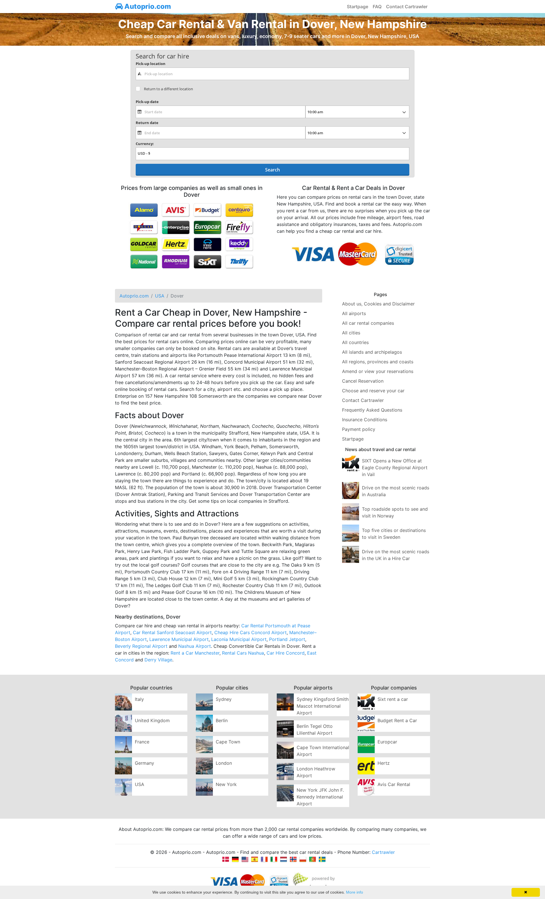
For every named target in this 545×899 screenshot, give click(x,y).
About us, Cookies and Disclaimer (378, 304)
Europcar (387, 742)
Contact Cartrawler (406, 6)
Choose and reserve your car (373, 390)
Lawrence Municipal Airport (179, 639)
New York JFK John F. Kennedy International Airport (320, 796)
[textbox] (272, 74)
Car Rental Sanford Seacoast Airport (172, 632)
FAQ (377, 6)
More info (354, 892)
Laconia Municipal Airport (239, 639)
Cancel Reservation (362, 381)
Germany (144, 763)
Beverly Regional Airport (141, 646)
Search (272, 170)
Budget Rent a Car (397, 720)
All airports (354, 313)
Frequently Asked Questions (372, 410)
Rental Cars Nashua (243, 653)
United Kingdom (152, 720)
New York (226, 784)
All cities (351, 333)
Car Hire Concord (286, 653)
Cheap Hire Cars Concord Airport (250, 632)
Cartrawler (383, 852)
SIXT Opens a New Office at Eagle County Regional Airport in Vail (394, 467)
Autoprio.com (147, 6)
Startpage (357, 6)
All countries (355, 342)
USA (139, 784)
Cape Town (228, 742)
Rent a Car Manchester (195, 653)
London (224, 763)
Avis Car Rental (394, 784)
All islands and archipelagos (372, 352)
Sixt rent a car (393, 699)
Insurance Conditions (364, 419)
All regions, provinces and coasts (377, 361)
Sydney (224, 699)
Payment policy (358, 429)
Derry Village (158, 660)
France (142, 742)
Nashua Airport (194, 646)
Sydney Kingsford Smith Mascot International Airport (323, 706)
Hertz (384, 763)
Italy (139, 699)
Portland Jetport (287, 639)
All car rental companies (368, 323)
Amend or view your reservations (377, 371)
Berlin (222, 720)
